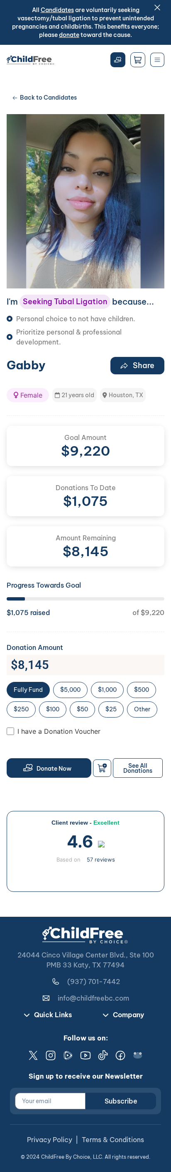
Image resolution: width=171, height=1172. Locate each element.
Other (142, 709)
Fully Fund (28, 689)
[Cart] (137, 59)
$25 (111, 709)
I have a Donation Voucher (58, 731)
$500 (141, 689)
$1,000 (107, 689)
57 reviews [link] (101, 859)
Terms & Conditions (113, 1139)
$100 (52, 709)
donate (69, 35)
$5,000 (70, 689)
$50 (82, 709)
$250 (21, 709)
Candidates (57, 10)
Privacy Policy (49, 1139)
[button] (28, 395)
